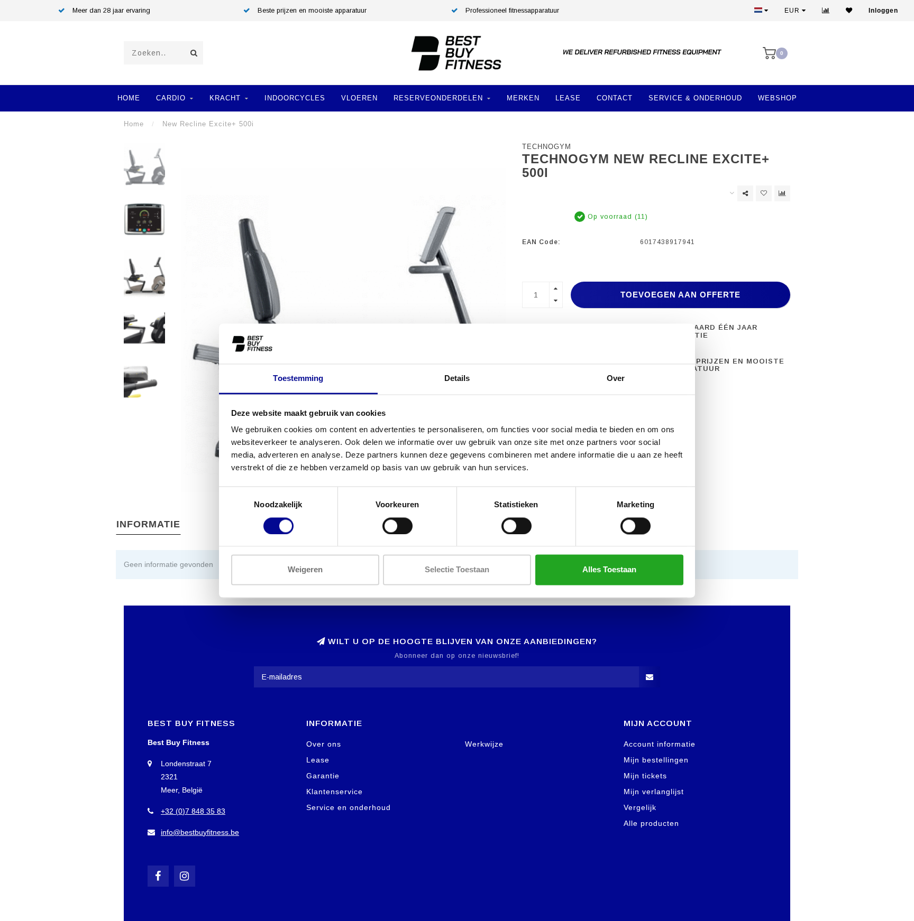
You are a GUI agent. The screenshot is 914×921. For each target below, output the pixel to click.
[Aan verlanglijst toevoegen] (764, 193)
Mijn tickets (645, 775)
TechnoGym (546, 147)
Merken (523, 98)
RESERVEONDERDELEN (438, 98)
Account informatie (660, 744)
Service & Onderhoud (695, 98)
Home (128, 98)
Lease (568, 98)
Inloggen (883, 10)
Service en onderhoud (348, 807)
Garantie (323, 775)
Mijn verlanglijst (654, 791)
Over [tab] (616, 378)
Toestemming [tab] (298, 378)
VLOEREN (359, 98)
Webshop (777, 98)
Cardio (171, 98)
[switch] (397, 525)
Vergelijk (640, 807)
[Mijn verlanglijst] (849, 10)
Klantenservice (334, 791)
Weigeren (305, 569)
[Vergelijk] (826, 10)
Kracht (225, 98)
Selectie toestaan (457, 569)
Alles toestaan (609, 569)
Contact (615, 98)
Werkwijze (484, 744)
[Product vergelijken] (782, 193)
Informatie (148, 524)
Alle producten (651, 823)
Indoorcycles (294, 98)
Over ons (323, 744)
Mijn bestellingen (656, 760)
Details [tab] (457, 378)
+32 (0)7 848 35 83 (193, 811)
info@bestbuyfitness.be (200, 832)
